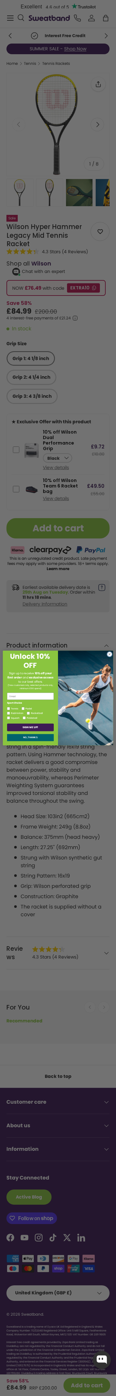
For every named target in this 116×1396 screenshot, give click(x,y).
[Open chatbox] (102, 1360)
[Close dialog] (109, 654)
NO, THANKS (30, 737)
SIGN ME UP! (30, 727)
